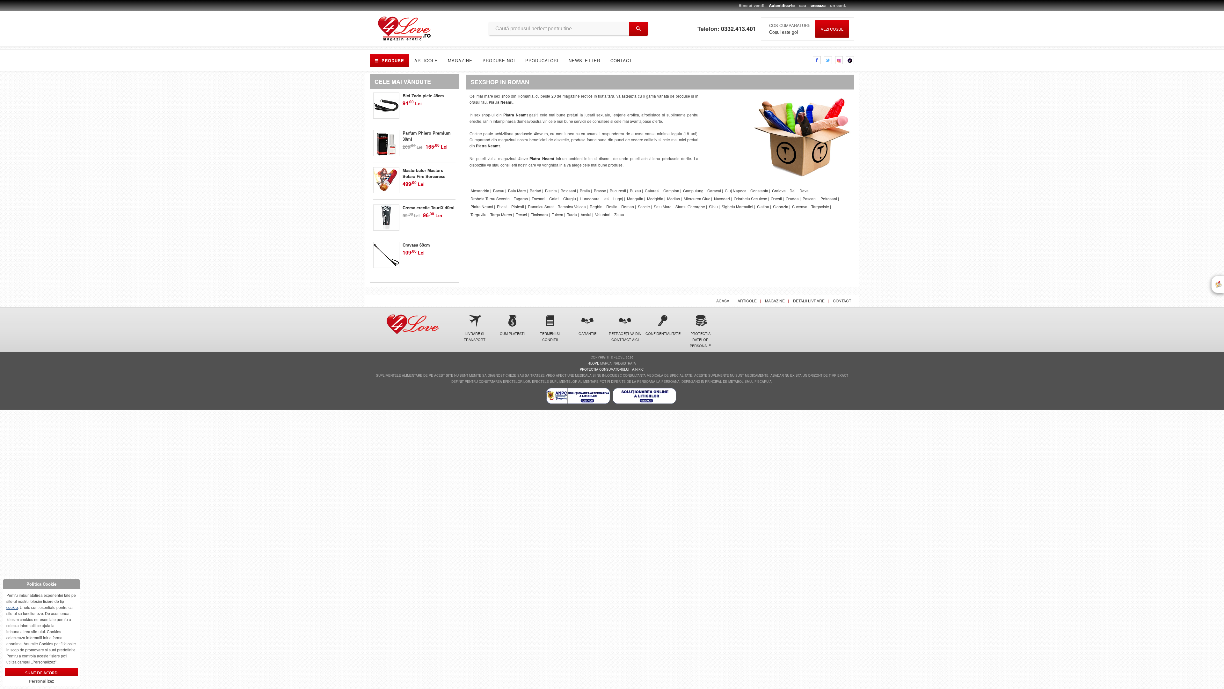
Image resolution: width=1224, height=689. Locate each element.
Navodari (722, 198)
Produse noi (499, 60)
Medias (673, 198)
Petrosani (828, 198)
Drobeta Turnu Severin (490, 198)
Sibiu (713, 206)
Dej (793, 190)
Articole (426, 60)
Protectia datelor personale (700, 339)
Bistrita (551, 190)
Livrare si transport (474, 336)
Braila (585, 190)
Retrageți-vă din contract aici (625, 336)
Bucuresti (618, 190)
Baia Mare (517, 190)
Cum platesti (512, 333)
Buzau (635, 190)
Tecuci (521, 214)
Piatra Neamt (501, 102)
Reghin (596, 206)
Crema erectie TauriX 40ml (429, 207)
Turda (572, 214)
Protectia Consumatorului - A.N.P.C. (612, 369)
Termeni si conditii (550, 336)
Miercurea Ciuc (697, 198)
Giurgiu (569, 198)
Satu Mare (663, 206)
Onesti (776, 198)
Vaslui (586, 214)
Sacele (644, 206)
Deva (804, 190)
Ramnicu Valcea (571, 206)
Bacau (498, 190)
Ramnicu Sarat (541, 206)
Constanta (759, 190)
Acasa (722, 300)
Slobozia (780, 206)
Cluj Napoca (736, 190)
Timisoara (539, 214)
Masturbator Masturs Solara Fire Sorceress (424, 173)
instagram (839, 60)
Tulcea (557, 214)
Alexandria (479, 190)
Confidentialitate (662, 333)
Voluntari (602, 214)
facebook (817, 60)
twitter (828, 60)
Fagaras (521, 198)
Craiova (779, 190)
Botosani (568, 190)
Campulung (693, 190)
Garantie (587, 333)
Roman (627, 206)
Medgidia (655, 198)
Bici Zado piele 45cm (423, 96)
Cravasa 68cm (416, 245)
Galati (554, 198)
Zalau (619, 214)
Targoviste (820, 206)
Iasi (606, 198)
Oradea (792, 198)
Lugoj (618, 198)
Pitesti (502, 206)
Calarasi (652, 190)
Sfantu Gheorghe (690, 206)
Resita (611, 206)
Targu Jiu (478, 214)
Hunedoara (590, 198)
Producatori (541, 60)
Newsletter (584, 60)
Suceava (799, 206)
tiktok (850, 60)
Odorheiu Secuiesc (750, 198)
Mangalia (635, 198)
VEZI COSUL (832, 29)
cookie (12, 607)
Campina (671, 190)
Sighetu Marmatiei (737, 206)
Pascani (810, 198)
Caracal (714, 190)
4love (593, 363)
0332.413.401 (738, 29)
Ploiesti (517, 206)
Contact (621, 60)
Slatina (763, 206)
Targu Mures (501, 214)
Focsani (538, 198)
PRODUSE (389, 60)
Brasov (600, 190)
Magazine (460, 60)
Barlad (535, 190)
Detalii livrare (809, 300)
